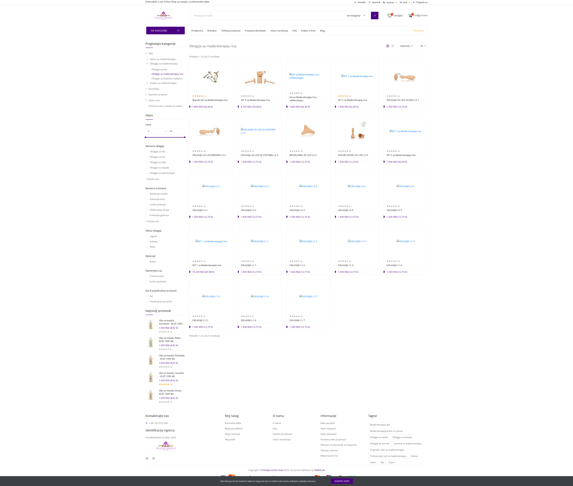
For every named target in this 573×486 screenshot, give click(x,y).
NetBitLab (319, 470)
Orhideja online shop (272, 470)
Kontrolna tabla (233, 423)
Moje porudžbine (234, 428)
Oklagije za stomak (379, 443)
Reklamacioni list (329, 455)
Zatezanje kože (157, 199)
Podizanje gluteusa (159, 215)
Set (151, 296)
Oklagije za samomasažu (162, 172)
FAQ (294, 30)
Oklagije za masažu (402, 437)
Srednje (153, 241)
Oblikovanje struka (159, 209)
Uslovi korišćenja (279, 30)
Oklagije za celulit (379, 437)
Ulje (382, 462)
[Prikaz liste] (393, 46)
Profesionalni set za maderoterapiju (388, 456)
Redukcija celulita (158, 193)
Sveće (373, 462)
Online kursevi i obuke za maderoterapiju (166, 105)
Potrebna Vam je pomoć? (333, 439)
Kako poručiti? (328, 423)
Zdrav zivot (154, 100)
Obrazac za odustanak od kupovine (339, 444)
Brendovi (212, 30)
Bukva (153, 261)
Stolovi (414, 456)
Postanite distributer (255, 30)
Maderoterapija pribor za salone (386, 430)
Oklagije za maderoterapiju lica (167, 73)
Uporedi (375, 2)
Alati (150, 53)
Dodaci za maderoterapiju (163, 82)
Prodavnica (197, 30)
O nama (277, 423)
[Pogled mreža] (387, 46)
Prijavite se (422, 2)
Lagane (153, 236)
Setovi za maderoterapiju (163, 59)
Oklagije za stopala (159, 167)
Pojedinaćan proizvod (161, 301)
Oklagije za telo (159, 69)
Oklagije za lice (157, 156)
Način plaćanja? (328, 433)
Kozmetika (153, 88)
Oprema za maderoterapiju (408, 443)
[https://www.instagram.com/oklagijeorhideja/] (153, 458)
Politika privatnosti (231, 30)
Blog (322, 30)
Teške (152, 246)
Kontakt (361, 2)
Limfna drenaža (158, 204)
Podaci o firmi (308, 30)
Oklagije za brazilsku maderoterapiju (168, 78)
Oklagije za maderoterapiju (164, 63)
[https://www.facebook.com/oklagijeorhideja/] (147, 458)
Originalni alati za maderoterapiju (387, 449)
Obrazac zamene (329, 450)
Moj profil (230, 439)
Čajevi (392, 462)
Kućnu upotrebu (158, 281)
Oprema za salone (157, 94)
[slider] (145, 137)
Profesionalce (157, 276)
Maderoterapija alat (380, 424)
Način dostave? (328, 428)
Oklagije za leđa (158, 162)
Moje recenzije (232, 433)
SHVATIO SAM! (341, 481)
